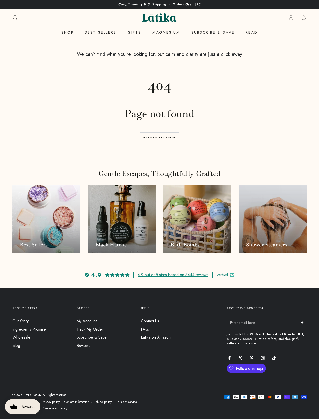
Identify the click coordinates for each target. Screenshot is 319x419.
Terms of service (126, 402)
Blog (16, 345)
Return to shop (159, 137)
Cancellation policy (55, 408)
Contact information (76, 402)
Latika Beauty (33, 395)
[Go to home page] (159, 17)
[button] (15, 17)
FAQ (145, 329)
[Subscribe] (304, 322)
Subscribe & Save (92, 337)
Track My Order (90, 329)
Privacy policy (51, 402)
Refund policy (103, 402)
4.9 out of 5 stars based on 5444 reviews (173, 275)
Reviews (83, 345)
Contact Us (150, 321)
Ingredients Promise (29, 329)
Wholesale (21, 337)
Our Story (20, 321)
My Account (87, 321)
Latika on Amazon (156, 337)
